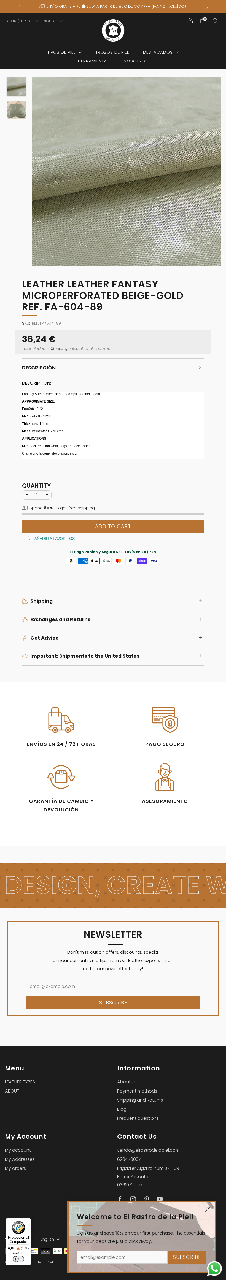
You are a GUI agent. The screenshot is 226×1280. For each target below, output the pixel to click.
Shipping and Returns (140, 1100)
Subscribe (187, 1257)
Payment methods (137, 1091)
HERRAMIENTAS (94, 61)
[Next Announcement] (207, 6)
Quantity (36, 486)
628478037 (129, 1159)
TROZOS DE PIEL (112, 52)
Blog (122, 1109)
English (49, 21)
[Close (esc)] (207, 1209)
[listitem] (113, 6)
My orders (15, 1168)
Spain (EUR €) (19, 21)
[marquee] (113, 885)
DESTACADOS (158, 52)
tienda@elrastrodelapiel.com (148, 1150)
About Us (127, 1082)
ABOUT (12, 1091)
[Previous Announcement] (18, 6)
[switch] (18, 1259)
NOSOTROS (136, 61)
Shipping (59, 348)
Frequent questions (138, 1118)
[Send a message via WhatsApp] (214, 1268)
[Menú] (28, 1221)
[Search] (215, 20)
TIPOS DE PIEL (61, 52)
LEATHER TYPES (20, 1082)
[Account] (190, 20)
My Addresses (20, 1159)
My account (18, 1150)
